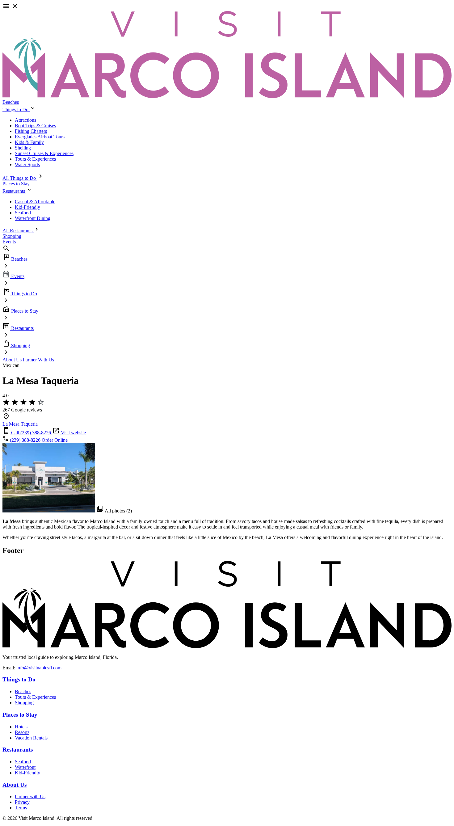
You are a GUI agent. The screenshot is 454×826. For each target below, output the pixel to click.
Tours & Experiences (35, 159)
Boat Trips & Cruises (35, 125)
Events (9, 241)
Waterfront (25, 767)
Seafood (23, 212)
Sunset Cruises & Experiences (44, 153)
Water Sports (27, 164)
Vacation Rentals (31, 737)
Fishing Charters (31, 131)
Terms (21, 807)
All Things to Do (19, 178)
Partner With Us (38, 359)
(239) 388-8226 (25, 440)
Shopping (11, 236)
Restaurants (14, 191)
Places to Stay (16, 183)
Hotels (21, 726)
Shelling (23, 147)
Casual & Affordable (35, 201)
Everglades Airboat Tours (40, 136)
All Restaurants (18, 230)
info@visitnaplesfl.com (38, 667)
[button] (227, 6)
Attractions (25, 120)
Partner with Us (30, 796)
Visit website (73, 432)
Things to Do (16, 109)
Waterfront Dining (32, 218)
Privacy (22, 802)
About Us (12, 359)
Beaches (10, 102)
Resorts (22, 732)
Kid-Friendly (27, 207)
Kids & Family (29, 142)
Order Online (55, 440)
